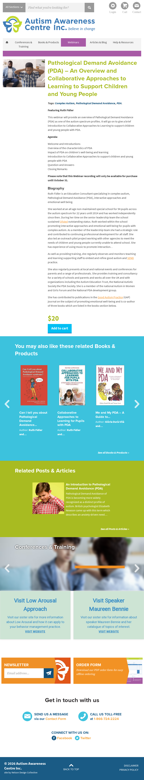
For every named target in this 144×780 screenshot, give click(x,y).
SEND (130, 258)
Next (137, 404)
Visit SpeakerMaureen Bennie (108, 604)
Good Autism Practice (110, 297)
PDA (119, 103)
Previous (7, 404)
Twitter (85, 738)
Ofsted (64, 221)
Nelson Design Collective (24, 772)
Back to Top (71, 769)
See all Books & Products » (113, 452)
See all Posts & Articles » (115, 529)
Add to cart (59, 328)
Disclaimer (131, 765)
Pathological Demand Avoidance (95, 103)
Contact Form (55, 719)
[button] (35, 615)
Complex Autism (64, 103)
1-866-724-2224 (106, 719)
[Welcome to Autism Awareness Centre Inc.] (7, 42)
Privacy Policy (128, 770)
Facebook (64, 738)
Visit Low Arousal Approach (35, 604)
